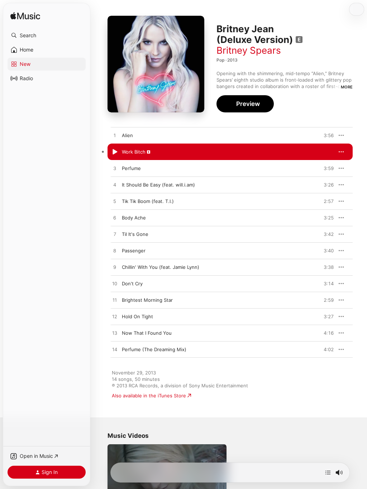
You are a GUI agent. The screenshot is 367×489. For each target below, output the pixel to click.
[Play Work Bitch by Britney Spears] (115, 152)
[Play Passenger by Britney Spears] (115, 251)
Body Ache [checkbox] (134, 218)
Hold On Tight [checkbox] (137, 316)
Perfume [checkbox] (131, 168)
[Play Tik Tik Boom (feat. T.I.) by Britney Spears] (115, 201)
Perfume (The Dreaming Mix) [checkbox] (154, 349)
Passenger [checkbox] (134, 250)
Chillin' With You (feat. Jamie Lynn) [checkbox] (160, 267)
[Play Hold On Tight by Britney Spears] (115, 317)
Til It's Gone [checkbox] (135, 234)
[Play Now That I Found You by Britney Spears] (115, 333)
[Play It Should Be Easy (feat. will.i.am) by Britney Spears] (115, 185)
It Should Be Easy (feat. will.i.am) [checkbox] (158, 185)
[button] (46, 35)
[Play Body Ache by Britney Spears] (115, 218)
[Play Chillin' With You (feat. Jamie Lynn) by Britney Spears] (115, 267)
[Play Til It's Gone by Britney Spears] (115, 234)
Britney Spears (248, 50)
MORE (347, 86)
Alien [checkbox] (127, 135)
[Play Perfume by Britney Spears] (115, 168)
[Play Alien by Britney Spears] (115, 135)
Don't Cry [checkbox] (132, 283)
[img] (25, 16)
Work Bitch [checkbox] (134, 152)
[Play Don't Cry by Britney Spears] (115, 284)
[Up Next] (328, 473)
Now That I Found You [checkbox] (147, 333)
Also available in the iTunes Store (149, 395)
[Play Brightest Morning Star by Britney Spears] (115, 300)
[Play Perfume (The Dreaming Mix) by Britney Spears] (115, 350)
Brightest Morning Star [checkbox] (147, 300)
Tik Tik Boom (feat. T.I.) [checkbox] (148, 201)
